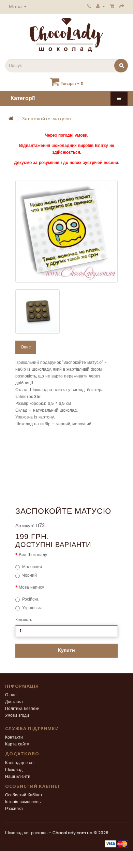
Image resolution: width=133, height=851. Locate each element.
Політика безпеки (22, 708)
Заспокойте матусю (46, 119)
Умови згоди (17, 715)
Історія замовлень (23, 802)
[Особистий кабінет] (100, 6)
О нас (10, 695)
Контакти (14, 737)
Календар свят (19, 763)
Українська (32, 608)
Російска (30, 599)
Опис (26, 347)
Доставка (14, 702)
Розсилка (14, 809)
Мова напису (31, 587)
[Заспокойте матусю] (66, 231)
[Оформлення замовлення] (121, 6)
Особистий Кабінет (24, 795)
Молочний (32, 567)
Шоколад (14, 770)
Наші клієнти (17, 776)
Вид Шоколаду (33, 555)
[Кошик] (112, 6)
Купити (66, 650)
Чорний (29, 575)
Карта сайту (17, 744)
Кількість (23, 620)
